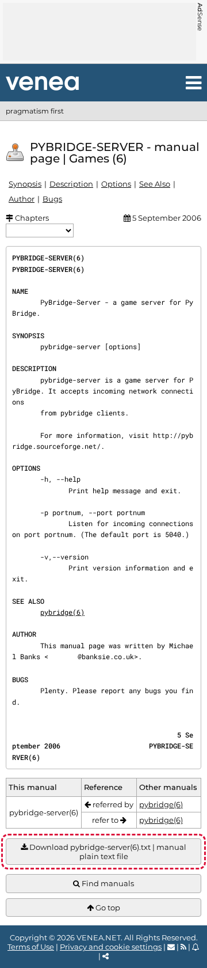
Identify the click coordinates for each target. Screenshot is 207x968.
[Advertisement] (99, 31)
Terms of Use (30, 946)
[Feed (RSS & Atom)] (183, 946)
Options (116, 183)
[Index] (42, 83)
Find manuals (107, 883)
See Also (154, 183)
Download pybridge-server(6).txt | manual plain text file (107, 851)
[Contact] (171, 946)
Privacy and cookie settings (111, 946)
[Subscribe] (196, 946)
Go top (107, 907)
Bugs (52, 198)
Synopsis (25, 183)
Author (21, 198)
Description (71, 183)
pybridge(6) (62, 612)
